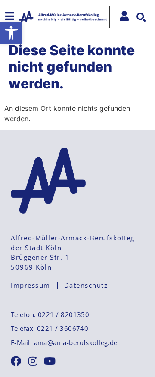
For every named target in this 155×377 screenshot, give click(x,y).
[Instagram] (33, 361)
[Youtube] (49, 361)
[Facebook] (16, 361)
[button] (11, 33)
